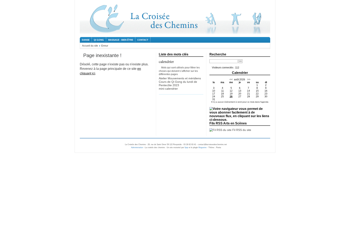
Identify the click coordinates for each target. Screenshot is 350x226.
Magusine (202, 147)
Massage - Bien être (120, 40)
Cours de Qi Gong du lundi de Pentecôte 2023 (178, 83)
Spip (186, 147)
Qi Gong (99, 40)
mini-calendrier (168, 88)
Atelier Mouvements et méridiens (180, 78)
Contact (142, 40)
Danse (86, 40)
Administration (137, 147)
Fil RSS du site (241, 130)
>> (248, 79)
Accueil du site (90, 45)
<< (231, 79)
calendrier (166, 61)
